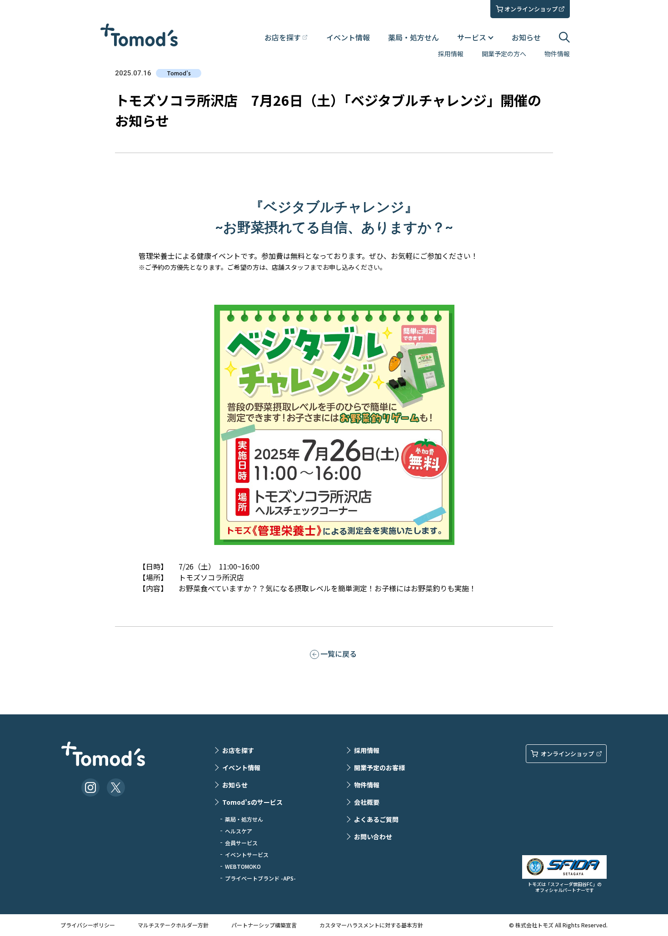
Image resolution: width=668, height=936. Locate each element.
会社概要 (366, 802)
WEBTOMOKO (243, 866)
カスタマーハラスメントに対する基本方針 (371, 925)
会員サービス (241, 843)
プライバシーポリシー (87, 925)
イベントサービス (247, 854)
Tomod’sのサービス (252, 802)
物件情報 (557, 53)
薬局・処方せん (413, 37)
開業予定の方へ (504, 53)
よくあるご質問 (376, 819)
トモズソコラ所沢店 (211, 577)
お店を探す (238, 750)
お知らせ (526, 37)
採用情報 (451, 53)
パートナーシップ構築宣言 (264, 925)
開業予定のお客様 (379, 767)
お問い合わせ (373, 836)
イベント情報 (348, 37)
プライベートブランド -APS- (260, 878)
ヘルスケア (238, 831)
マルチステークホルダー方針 (173, 925)
